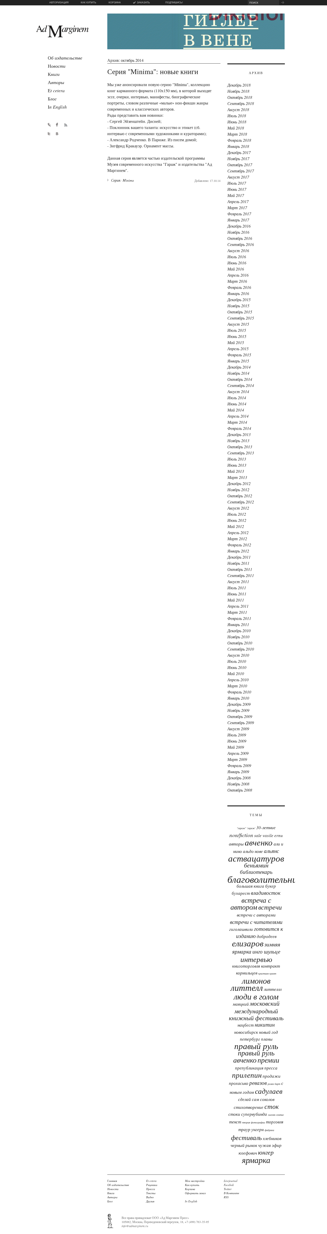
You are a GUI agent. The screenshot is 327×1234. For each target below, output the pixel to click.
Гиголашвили (241, 929)
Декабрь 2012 (239, 483)
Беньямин (256, 865)
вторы (56, 82)
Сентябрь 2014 (240, 385)
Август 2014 (238, 391)
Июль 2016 (236, 256)
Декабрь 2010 (239, 630)
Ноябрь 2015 (238, 305)
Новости (113, 1189)
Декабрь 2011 (239, 557)
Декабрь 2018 (239, 85)
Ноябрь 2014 (238, 373)
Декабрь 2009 (239, 704)
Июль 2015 (236, 330)
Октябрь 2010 (239, 642)
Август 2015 (238, 324)
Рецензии (151, 1185)
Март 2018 (237, 134)
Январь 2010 (238, 698)
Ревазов (258, 1082)
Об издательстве (118, 1185)
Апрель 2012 (238, 532)
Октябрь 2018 (239, 97)
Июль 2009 (236, 734)
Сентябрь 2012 (240, 501)
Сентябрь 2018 (240, 103)
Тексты (150, 1193)
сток (271, 1106)
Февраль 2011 (239, 618)
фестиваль (246, 1137)
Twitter (227, 1189)
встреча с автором (250, 903)
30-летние (266, 827)
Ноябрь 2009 (238, 710)
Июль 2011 (236, 587)
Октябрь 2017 (239, 164)
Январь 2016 (238, 293)
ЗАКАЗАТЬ (143, 2)
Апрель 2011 (238, 606)
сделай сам (248, 1099)
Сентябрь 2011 (240, 575)
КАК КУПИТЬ (88, 2)
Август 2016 (238, 250)
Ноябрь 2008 (238, 783)
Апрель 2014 (238, 416)
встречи (270, 906)
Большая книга (250, 886)
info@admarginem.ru (135, 1226)
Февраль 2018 (239, 140)
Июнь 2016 (236, 262)
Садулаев (269, 1091)
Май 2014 (235, 410)
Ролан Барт (274, 1084)
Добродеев (266, 936)
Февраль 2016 (239, 287)
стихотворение (248, 1107)
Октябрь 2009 (239, 716)
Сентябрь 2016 (240, 244)
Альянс (271, 850)
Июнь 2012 (236, 520)
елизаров (247, 943)
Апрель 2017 (238, 201)
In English (191, 1201)
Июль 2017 (236, 183)
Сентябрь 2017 (240, 170)
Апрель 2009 (238, 753)
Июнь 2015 (236, 336)
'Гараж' (251, 828)
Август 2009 (238, 728)
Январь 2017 (238, 219)
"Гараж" (241, 828)
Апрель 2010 (238, 679)
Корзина (190, 1189)
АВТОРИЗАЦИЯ (58, 2)
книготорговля (246, 966)
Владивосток (266, 892)
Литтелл (247, 987)
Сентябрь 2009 (240, 722)
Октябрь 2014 (239, 379)
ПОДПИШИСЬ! (174, 2)
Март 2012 (237, 538)
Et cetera (151, 1181)
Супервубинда (254, 1114)
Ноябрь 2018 (238, 91)
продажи (272, 1076)
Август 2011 (238, 581)
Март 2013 (237, 477)
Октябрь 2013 (239, 446)
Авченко (259, 842)
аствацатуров (256, 858)
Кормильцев (246, 973)
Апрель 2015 (238, 348)
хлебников (272, 1138)
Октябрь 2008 (239, 790)
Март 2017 (237, 207)
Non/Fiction (241, 835)
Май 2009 (235, 747)
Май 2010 (235, 673)
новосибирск (246, 1032)
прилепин (247, 1075)
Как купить (192, 1185)
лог (52, 99)
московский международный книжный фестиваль (256, 1010)
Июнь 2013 (236, 465)
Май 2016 (235, 269)
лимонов (256, 980)
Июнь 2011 (236, 593)
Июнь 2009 (236, 741)
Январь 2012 (238, 551)
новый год (268, 1032)
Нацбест (246, 1025)
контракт (270, 966)
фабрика (269, 1130)
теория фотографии (253, 1122)
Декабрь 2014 (239, 367)
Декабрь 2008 (239, 777)
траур (244, 1129)
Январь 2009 (238, 771)
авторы (236, 844)
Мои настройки (195, 1181)
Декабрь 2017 (239, 152)
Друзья (150, 1201)
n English (57, 107)
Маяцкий (241, 1004)
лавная (112, 1181)
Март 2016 (237, 281)
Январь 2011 (238, 624)
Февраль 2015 (239, 354)
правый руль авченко (254, 1056)
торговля (274, 1122)
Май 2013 (235, 471)
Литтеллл (273, 989)
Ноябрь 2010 (238, 636)
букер (270, 886)
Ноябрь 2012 (238, 489)
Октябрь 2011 (239, 569)
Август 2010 (238, 655)
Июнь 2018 (236, 121)
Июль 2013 (236, 459)
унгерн (257, 1129)
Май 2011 (235, 600)
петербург (250, 1039)
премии (268, 1060)
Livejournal (230, 1181)
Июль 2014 (236, 397)
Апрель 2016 (238, 275)
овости (56, 66)
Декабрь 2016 (239, 226)
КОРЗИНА (115, 2)
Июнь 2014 (236, 403)
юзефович (248, 1153)
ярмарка (256, 1159)
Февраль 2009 (239, 765)
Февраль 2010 (239, 692)
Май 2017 (235, 195)
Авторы (112, 1197)
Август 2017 (238, 177)
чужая (264, 1145)
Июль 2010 (236, 661)
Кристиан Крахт (267, 973)
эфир (277, 1145)
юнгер (266, 1152)
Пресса (270, 1068)
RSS (226, 1197)
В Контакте (231, 1193)
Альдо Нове (253, 851)
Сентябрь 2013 (240, 452)
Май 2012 (235, 526)
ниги (54, 74)
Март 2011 (237, 612)
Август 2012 (238, 508)
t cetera (56, 90)
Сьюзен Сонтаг (276, 1115)
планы (267, 1039)
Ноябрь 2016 (238, 232)
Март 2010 (237, 685)
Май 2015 (235, 342)
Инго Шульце (266, 951)
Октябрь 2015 (239, 311)
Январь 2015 (238, 360)
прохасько (238, 1083)
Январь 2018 (238, 146)
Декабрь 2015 (239, 299)
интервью (256, 959)
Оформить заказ (195, 1193)
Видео (150, 1197)
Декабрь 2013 (239, 434)
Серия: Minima (122, 180)
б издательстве (65, 58)
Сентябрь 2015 (240, 318)
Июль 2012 (236, 514)
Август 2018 (238, 109)
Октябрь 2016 (239, 238)
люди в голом (256, 996)
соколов (267, 1099)
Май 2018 (235, 128)
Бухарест (241, 893)
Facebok (229, 1185)
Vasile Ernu (273, 835)
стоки (234, 1114)
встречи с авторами (256, 915)
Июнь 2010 (236, 667)
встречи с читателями (256, 921)
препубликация (249, 1068)
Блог (110, 1201)
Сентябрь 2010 (240, 649)
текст (235, 1122)
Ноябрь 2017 (238, 158)
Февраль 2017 (239, 213)
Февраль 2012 (239, 544)
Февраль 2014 (239, 428)
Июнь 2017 (236, 189)
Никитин (265, 1024)
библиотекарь (256, 871)
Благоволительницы (268, 878)
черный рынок (244, 1145)
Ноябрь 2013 (238, 440)
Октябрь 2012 (239, 495)
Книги (110, 1193)
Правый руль (256, 1045)
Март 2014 (237, 422)
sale (258, 835)
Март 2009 (237, 759)
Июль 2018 (236, 115)
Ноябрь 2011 (238, 563)
